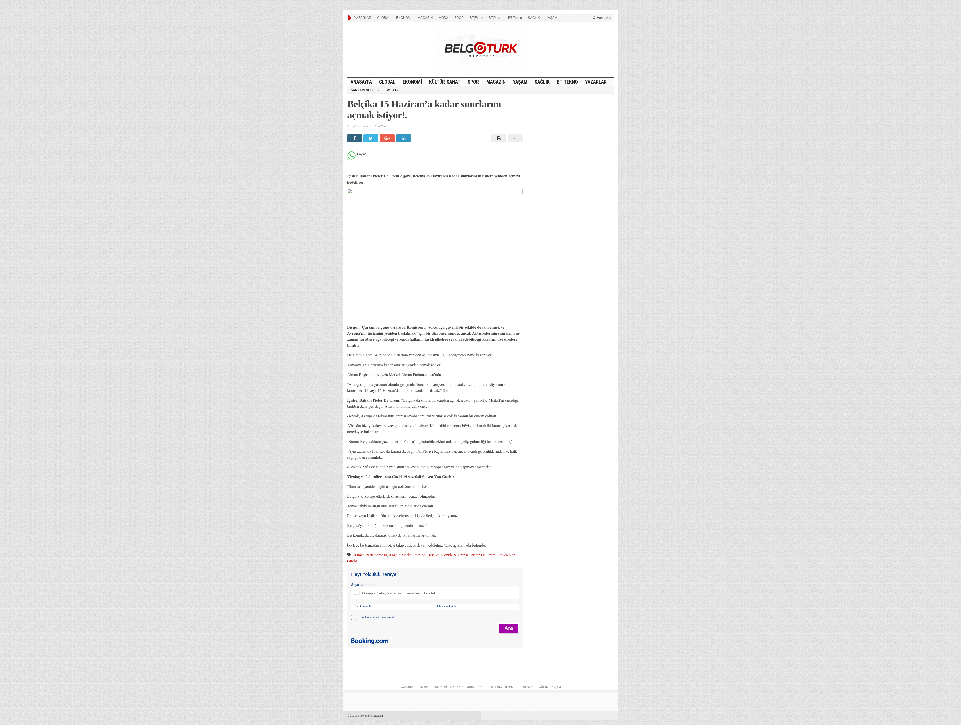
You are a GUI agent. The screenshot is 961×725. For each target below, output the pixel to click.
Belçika (433, 554)
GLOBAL (383, 18)
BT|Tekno (515, 18)
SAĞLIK (534, 18)
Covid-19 (448, 554)
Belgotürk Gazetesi (370, 715)
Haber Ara (603, 18)
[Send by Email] (514, 138)
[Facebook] (355, 138)
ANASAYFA (361, 82)
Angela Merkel (401, 554)
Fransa (463, 554)
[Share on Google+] (388, 138)
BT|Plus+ (495, 18)
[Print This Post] (498, 138)
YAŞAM (551, 18)
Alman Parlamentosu (370, 554)
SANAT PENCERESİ (365, 90)
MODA (443, 18)
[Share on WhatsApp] (351, 158)
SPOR (459, 18)
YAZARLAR (362, 18)
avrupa (420, 554)
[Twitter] (371, 138)
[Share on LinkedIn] (404, 138)
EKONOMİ (404, 18)
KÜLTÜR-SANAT (444, 82)
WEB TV (392, 90)
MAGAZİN (425, 18)
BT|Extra (476, 18)
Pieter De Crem (483, 554)
